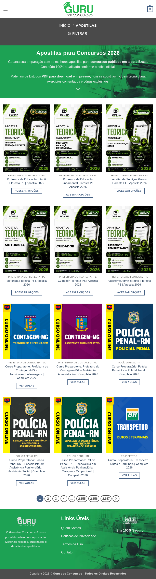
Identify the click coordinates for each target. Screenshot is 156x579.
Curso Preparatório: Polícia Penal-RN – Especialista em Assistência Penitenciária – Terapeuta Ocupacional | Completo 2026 (78, 467)
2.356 (94, 498)
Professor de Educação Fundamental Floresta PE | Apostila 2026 (78, 183)
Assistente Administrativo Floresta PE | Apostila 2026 (129, 282)
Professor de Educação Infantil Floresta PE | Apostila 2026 (26, 181)
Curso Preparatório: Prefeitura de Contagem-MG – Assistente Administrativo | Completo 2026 (77, 370)
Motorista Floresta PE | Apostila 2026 (26, 282)
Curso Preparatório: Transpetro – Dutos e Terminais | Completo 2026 (129, 463)
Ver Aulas (26, 386)
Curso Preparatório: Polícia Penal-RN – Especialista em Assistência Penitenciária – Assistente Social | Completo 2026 (26, 467)
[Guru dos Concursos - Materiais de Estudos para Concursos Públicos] (78, 9)
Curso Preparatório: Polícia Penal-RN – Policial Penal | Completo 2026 (129, 370)
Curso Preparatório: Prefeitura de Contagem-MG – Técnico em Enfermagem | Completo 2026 (26, 372)
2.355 (82, 498)
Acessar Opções (27, 191)
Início (64, 25)
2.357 (106, 498)
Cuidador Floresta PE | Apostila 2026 (78, 282)
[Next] (116, 498)
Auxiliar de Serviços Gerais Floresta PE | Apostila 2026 (129, 181)
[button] (5, 9)
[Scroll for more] (78, 89)
